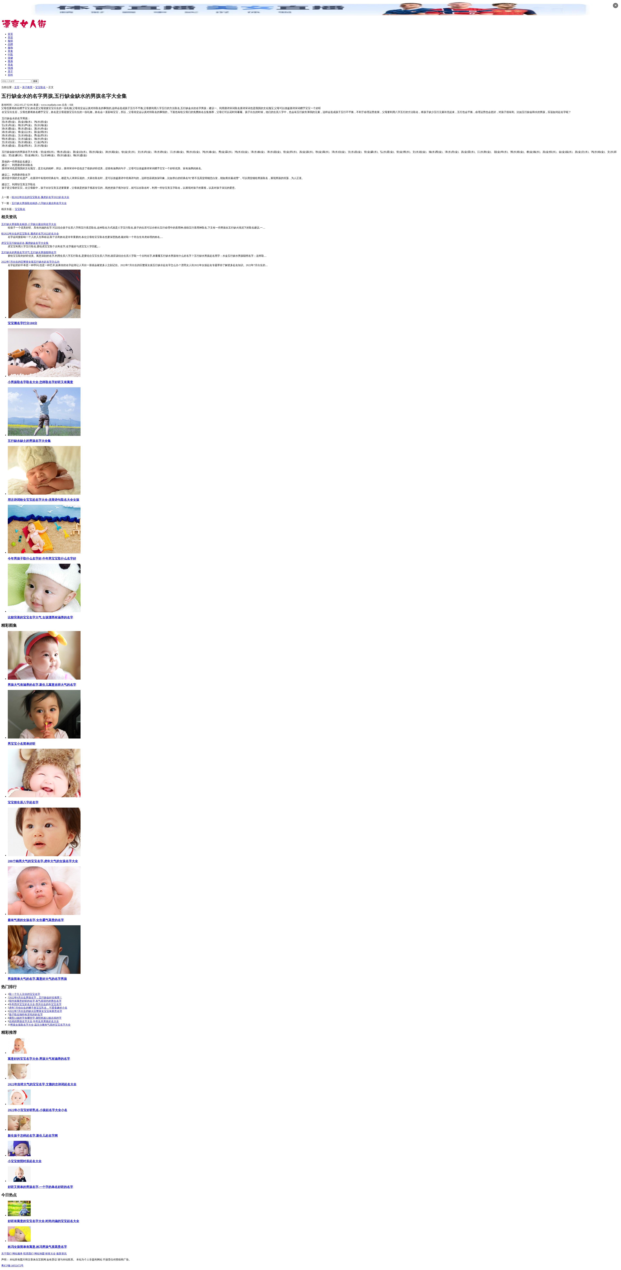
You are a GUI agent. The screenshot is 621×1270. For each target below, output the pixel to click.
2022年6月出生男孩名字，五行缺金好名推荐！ (35, 997)
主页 (16, 87)
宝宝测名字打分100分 (22, 323)
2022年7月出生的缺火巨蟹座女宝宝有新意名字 (35, 1011)
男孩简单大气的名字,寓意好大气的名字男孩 (37, 978)
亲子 (10, 71)
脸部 (10, 40)
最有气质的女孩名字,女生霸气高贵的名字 (36, 920)
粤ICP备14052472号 (12, 1265)
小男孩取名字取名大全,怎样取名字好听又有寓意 (40, 382)
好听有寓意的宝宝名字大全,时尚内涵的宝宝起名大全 (43, 1221)
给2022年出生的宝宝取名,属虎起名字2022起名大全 (40, 197)
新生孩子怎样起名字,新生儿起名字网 (33, 1135)
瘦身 (10, 61)
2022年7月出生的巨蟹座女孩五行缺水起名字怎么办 (30, 261)
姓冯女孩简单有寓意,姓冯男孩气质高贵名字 (37, 1246)
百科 (10, 74)
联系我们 (28, 1253)
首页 (10, 34)
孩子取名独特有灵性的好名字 (26, 1014)
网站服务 (17, 1253)
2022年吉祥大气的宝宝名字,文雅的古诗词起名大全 (42, 1084)
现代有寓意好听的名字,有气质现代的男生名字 (35, 1001)
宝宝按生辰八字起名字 (23, 802)
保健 (10, 57)
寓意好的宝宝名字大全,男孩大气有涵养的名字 (39, 1058)
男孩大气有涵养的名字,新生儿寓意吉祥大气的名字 (42, 684)
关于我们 (6, 1253)
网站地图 (39, 1253)
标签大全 (50, 1253)
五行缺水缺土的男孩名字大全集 (29, 440)
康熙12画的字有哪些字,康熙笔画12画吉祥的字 (35, 1018)
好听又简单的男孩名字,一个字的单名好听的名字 (40, 1187)
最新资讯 (61, 1253)
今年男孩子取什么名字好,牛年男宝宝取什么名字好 (42, 558)
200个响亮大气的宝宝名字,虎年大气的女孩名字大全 (43, 861)
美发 (10, 64)
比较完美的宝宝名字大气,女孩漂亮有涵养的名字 (40, 617)
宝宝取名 (40, 87)
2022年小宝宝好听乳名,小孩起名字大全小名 (37, 1110)
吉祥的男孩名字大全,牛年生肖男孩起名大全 (34, 1021)
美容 (10, 37)
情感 (10, 68)
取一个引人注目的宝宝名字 (24, 994)
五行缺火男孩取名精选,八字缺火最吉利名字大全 (39, 203)
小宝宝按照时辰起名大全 (25, 1161)
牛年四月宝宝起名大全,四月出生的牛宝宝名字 (35, 1004)
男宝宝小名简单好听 (21, 743)
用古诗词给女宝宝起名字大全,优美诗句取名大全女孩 (43, 499)
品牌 (10, 44)
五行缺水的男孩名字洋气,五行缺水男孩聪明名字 (28, 252)
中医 (10, 54)
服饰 (10, 47)
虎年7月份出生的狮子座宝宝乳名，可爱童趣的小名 (38, 1007)
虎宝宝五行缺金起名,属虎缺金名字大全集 (25, 243)
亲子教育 (27, 87)
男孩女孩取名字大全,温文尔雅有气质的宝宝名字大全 (40, 1024)
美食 (10, 51)
